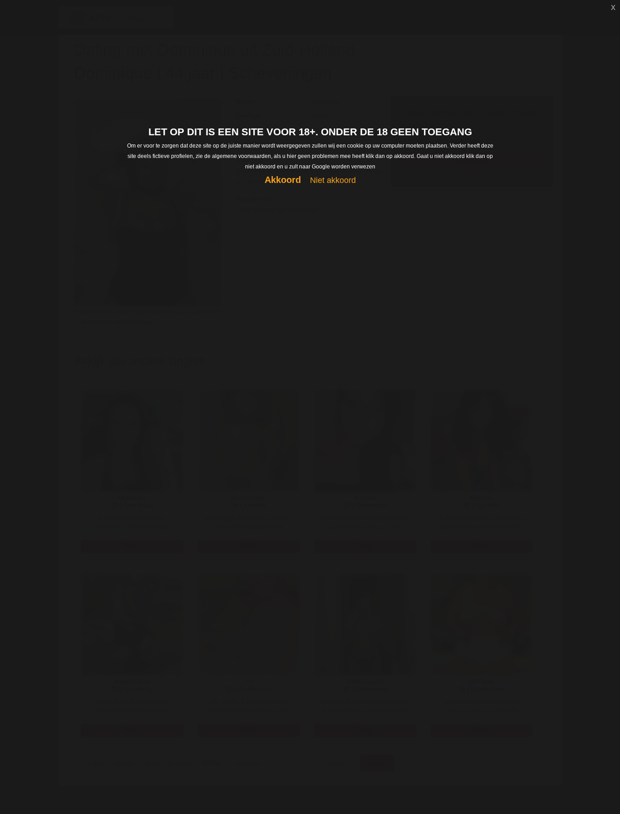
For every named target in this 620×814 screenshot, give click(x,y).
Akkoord (283, 180)
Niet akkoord (333, 180)
